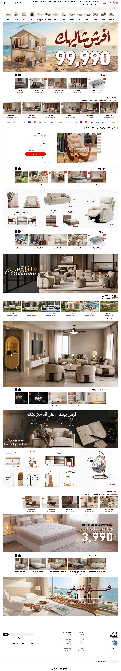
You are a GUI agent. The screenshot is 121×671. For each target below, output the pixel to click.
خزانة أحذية (87, 494)
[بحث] (117, 8)
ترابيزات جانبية (106, 494)
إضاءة (101, 298)
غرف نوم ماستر (102, 100)
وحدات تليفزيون (96, 494)
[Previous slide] (114, 47)
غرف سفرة (84, 100)
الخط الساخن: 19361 (114, 648)
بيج (43, 142)
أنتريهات (116, 100)
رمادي (34, 146)
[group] (99, 134)
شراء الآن (35, 154)
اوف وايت (41, 146)
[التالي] (4, 15)
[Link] (99, 208)
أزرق (37, 142)
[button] (21, 3)
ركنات (110, 100)
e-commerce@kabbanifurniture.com (27, 640)
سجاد (96, 298)
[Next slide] (7, 47)
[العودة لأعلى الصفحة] (119, 669)
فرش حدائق (115, 298)
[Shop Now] (60, 533)
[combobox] (85, 8)
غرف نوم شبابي (93, 100)
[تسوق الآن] (60, 273)
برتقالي (32, 142)
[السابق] (116, 15)
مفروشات (107, 298)
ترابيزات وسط (114, 494)
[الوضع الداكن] (18, 3)
